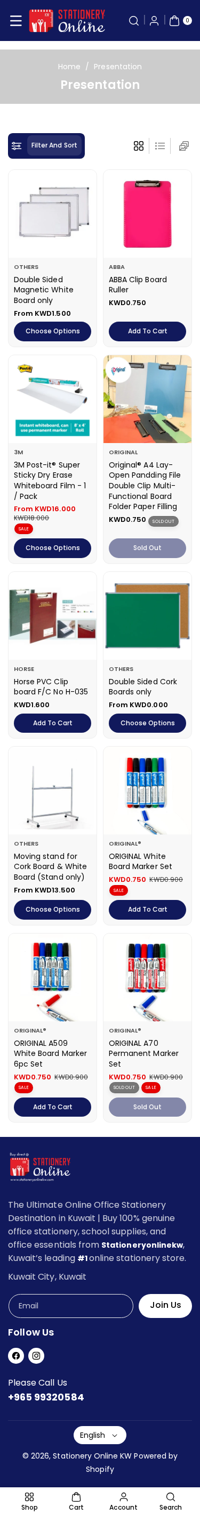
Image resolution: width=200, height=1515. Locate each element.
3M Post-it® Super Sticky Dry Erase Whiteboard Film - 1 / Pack (50, 481)
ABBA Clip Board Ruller (138, 285)
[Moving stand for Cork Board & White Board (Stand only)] (53, 790)
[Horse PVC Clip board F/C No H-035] (53, 616)
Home (69, 66)
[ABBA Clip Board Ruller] (147, 214)
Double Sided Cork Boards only (143, 687)
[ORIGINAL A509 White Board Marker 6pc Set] (53, 977)
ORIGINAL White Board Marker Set (140, 861)
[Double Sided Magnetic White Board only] (53, 214)
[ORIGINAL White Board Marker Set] (147, 790)
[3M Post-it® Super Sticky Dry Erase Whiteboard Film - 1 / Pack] (53, 399)
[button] (16, 21)
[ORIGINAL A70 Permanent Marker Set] (147, 977)
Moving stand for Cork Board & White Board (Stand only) (50, 866)
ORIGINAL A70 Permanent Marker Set (144, 1053)
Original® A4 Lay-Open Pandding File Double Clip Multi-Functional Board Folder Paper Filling (145, 486)
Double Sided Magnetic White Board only (44, 290)
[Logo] (40, 1169)
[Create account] (154, 21)
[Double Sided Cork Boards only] (147, 616)
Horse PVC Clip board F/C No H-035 (51, 687)
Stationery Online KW (92, 1456)
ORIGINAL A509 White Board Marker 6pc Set (50, 1053)
